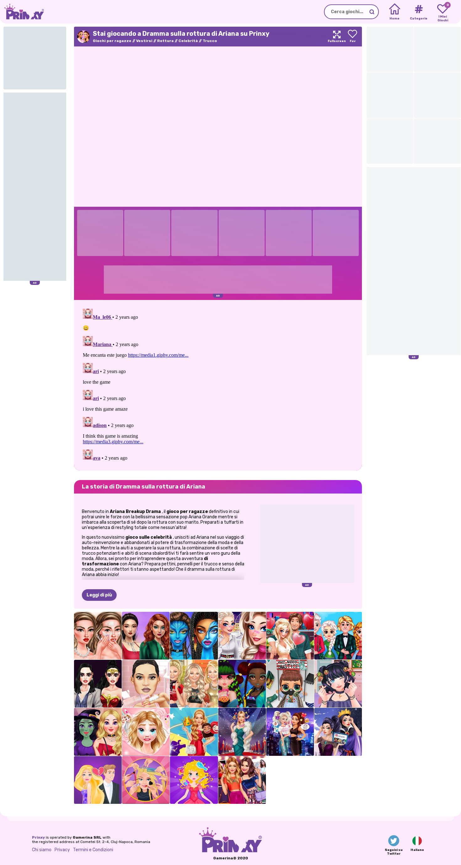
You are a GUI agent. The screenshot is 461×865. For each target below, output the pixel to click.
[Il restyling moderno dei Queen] (338, 732)
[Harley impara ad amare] (290, 635)
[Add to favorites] (352, 36)
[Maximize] (337, 36)
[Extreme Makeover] (146, 780)
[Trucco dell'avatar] (194, 635)
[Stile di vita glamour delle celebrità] (242, 732)
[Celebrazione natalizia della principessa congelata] (338, 635)
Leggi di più (99, 595)
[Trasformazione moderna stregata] (98, 732)
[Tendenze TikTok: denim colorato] (146, 635)
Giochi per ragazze (112, 41)
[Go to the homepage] (22, 12)
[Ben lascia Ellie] (98, 780)
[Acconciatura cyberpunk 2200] (242, 683)
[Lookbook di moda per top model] (194, 683)
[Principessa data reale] (194, 780)
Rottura (165, 41)
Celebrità (188, 41)
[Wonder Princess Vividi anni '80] (98, 683)
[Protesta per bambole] (290, 683)
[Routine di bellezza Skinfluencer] (98, 635)
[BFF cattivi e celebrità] (290, 732)
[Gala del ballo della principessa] (194, 732)
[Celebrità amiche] (242, 780)
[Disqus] (218, 384)
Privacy (62, 849)
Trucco (210, 41)
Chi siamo (41, 849)
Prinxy (38, 837)
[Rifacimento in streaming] (338, 683)
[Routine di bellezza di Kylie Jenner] (146, 683)
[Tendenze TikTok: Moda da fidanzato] (242, 635)
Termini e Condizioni (93, 849)
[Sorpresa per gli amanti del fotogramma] (146, 732)
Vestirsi (144, 41)
